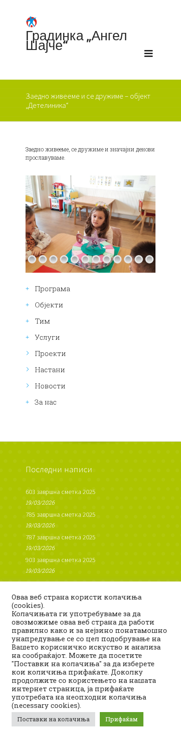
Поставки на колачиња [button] (53, 719)
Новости (50, 385)
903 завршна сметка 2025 (61, 560)
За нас (46, 402)
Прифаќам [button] (121, 719)
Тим (42, 320)
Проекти (50, 353)
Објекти (49, 304)
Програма (52, 288)
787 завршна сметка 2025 (61, 537)
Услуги (47, 337)
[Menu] (148, 56)
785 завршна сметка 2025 (61, 514)
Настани (50, 369)
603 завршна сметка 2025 (61, 492)
